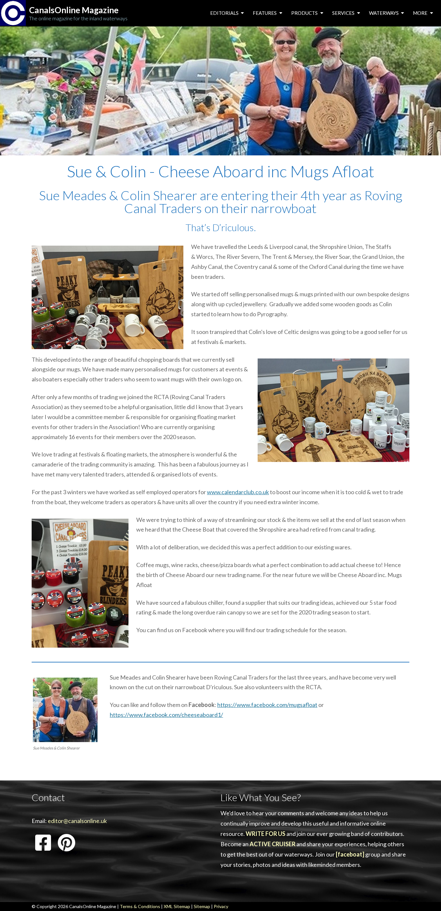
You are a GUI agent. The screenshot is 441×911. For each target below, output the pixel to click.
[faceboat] (350, 854)
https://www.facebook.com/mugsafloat (267, 704)
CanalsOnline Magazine (73, 10)
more (420, 13)
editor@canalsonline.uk (77, 820)
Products (305, 13)
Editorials (225, 13)
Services (343, 13)
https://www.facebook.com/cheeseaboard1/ (166, 714)
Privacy (221, 906)
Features (265, 13)
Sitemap (202, 906)
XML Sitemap (177, 906)
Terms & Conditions (140, 906)
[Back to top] (426, 896)
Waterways (384, 13)
